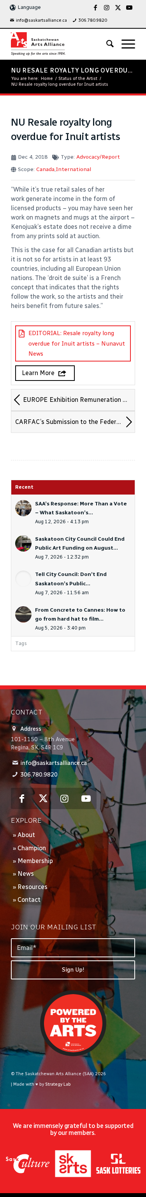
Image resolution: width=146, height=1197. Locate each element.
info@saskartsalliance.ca (41, 20)
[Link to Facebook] (95, 8)
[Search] (106, 43)
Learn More (38, 373)
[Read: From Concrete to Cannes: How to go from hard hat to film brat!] (23, 614)
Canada (45, 169)
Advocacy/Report (98, 157)
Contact (29, 899)
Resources (32, 887)
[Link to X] (118, 8)
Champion (32, 848)
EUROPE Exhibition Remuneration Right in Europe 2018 (79, 399)
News (26, 873)
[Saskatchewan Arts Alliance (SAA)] (60, 43)
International (73, 169)
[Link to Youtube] (129, 8)
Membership (35, 861)
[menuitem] (38, 20)
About (26, 835)
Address (30, 728)
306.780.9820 (92, 20)
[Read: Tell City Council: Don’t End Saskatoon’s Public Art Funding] (23, 579)
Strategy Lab (58, 1084)
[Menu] (124, 43)
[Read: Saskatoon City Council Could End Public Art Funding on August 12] (23, 543)
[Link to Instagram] (107, 8)
